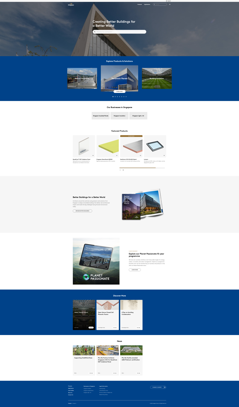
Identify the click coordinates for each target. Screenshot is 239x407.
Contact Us (70, 394)
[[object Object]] (84, 146)
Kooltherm (106, 35)
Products (140, 4)
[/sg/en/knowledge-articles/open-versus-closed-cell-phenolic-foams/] (107, 315)
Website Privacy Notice (103, 394)
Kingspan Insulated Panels (88, 390)
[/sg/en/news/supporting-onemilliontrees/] (84, 360)
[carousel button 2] (115, 96)
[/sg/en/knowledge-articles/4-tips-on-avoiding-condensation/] (131, 315)
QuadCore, (101, 35)
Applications (147, 4)
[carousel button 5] (121, 96)
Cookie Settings (102, 388)
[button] (170, 4)
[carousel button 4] (119, 96)
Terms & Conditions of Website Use (105, 392)
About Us (70, 392)
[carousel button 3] (117, 96)
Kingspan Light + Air (87, 392)
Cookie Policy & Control (103, 390)
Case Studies (71, 390)
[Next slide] (123, 170)
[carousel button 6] (123, 96)
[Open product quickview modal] (93, 155)
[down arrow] (119, 53)
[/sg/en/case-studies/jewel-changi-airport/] (84, 315)
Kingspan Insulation (87, 388)
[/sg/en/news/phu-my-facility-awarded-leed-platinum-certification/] (131, 360)
